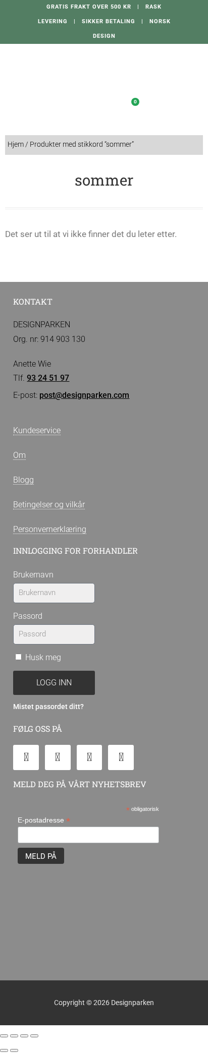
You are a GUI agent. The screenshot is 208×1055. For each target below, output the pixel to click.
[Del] (24, 1035)
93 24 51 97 (48, 378)
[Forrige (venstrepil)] (4, 1050)
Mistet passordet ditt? (48, 706)
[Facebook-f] (58, 758)
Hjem (16, 144)
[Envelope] (26, 758)
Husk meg (42, 657)
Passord (27, 616)
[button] (87, 104)
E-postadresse (44, 820)
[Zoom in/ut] (4, 1035)
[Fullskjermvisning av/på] (14, 1035)
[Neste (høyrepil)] (14, 1050)
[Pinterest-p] (121, 758)
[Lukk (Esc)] (34, 1035)
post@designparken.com (84, 395)
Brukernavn (33, 574)
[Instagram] (89, 758)
